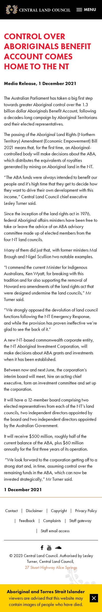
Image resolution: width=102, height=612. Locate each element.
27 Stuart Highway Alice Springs (51, 567)
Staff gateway (80, 520)
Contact (11, 510)
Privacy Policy (86, 510)
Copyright (59, 510)
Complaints (52, 520)
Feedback (27, 520)
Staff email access (55, 531)
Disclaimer (34, 510)
